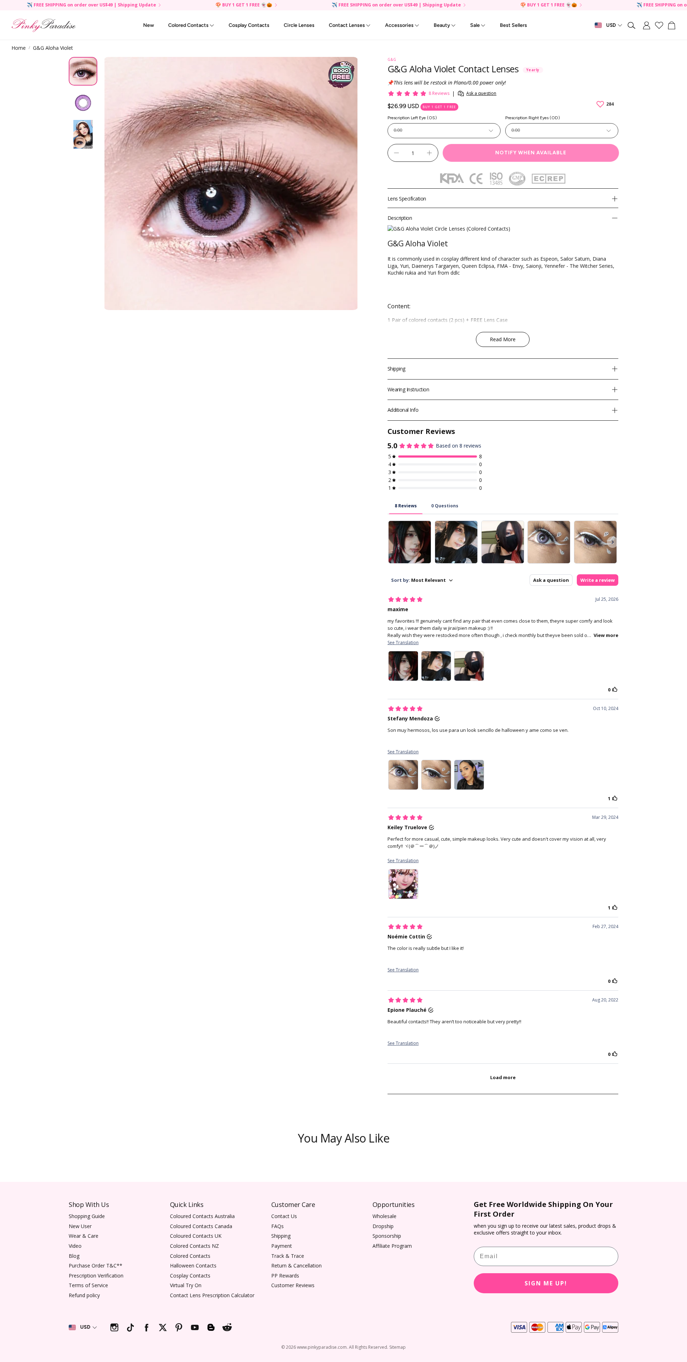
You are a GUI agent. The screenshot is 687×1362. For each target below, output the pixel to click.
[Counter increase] (429, 152)
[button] (632, 25)
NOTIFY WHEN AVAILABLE (530, 153)
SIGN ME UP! (546, 1283)
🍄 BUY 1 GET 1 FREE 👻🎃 (243, 5)
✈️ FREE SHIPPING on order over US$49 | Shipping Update (91, 5)
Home (18, 47)
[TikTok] (130, 1327)
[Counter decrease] (396, 152)
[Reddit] (227, 1327)
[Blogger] (210, 1327)
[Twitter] (162, 1327)
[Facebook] (146, 1327)
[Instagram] (114, 1327)
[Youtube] (194, 1327)
